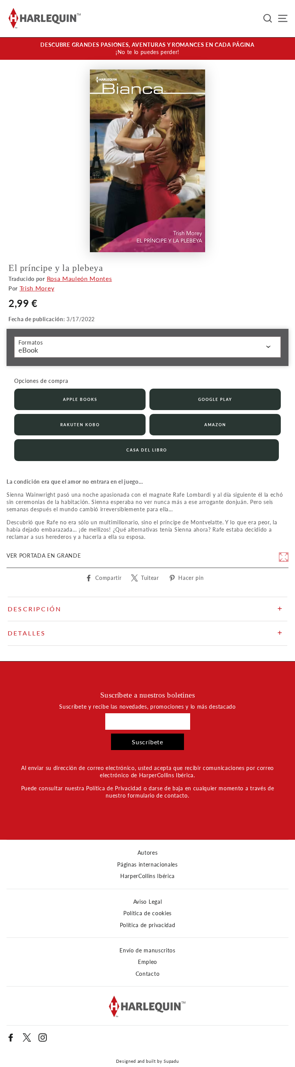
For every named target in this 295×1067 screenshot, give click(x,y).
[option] (147, 48)
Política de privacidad (148, 925)
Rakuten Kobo (80, 424)
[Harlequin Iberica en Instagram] (42, 1037)
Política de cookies (147, 913)
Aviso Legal (147, 902)
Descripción (34, 608)
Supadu (171, 1061)
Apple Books (80, 399)
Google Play (215, 399)
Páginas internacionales (147, 865)
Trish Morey (37, 288)
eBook (28, 349)
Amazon (215, 424)
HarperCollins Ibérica (147, 876)
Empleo (147, 962)
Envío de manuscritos (147, 950)
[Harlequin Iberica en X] (27, 1037)
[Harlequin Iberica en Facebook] (11, 1037)
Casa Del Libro (146, 450)
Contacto (147, 974)
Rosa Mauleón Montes (79, 278)
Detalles (27, 633)
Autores (148, 853)
